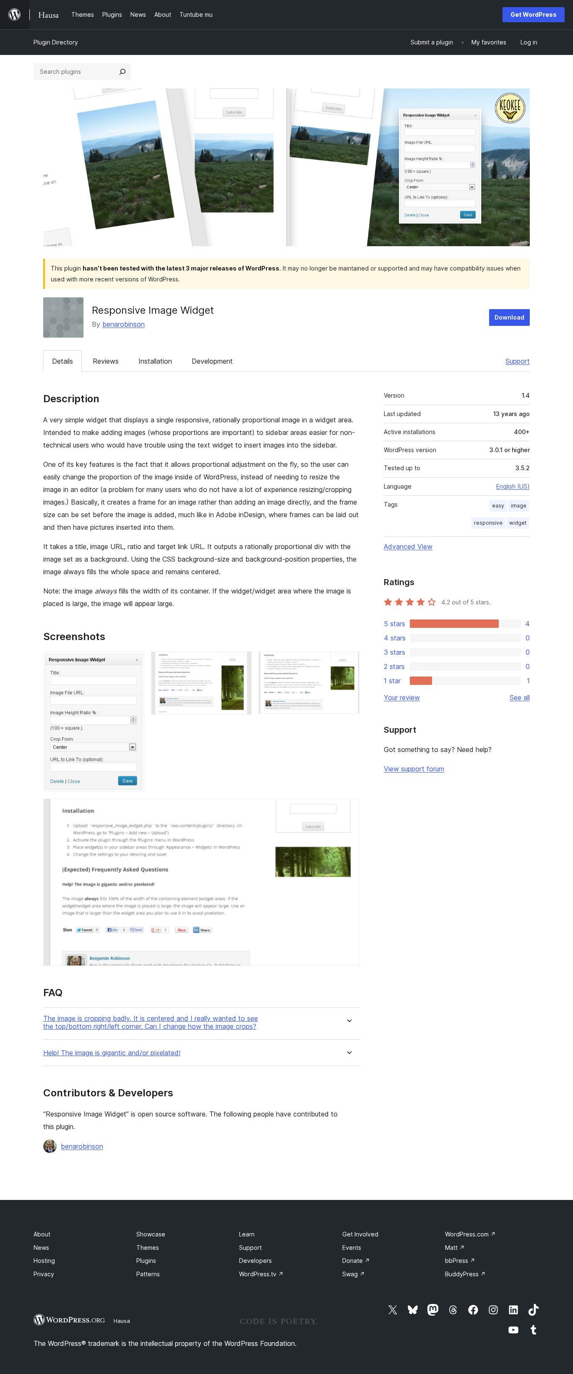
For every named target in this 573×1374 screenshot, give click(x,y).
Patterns (148, 1274)
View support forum (414, 769)
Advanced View (408, 546)
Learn (247, 1234)
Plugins (146, 1260)
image (518, 505)
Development (212, 361)
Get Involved (360, 1234)
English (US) (513, 486)
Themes (147, 1247)
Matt (455, 1247)
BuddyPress (465, 1274)
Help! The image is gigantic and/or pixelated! (111, 1053)
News (41, 1247)
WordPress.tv (261, 1274)
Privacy (44, 1274)
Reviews (106, 361)
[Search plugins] (122, 71)
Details (62, 361)
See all (520, 697)
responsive (488, 523)
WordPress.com (470, 1234)
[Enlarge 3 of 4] (348, 662)
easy (498, 505)
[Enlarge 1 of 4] (133, 662)
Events (351, 1247)
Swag (353, 1274)
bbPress (460, 1260)
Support (517, 361)
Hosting (44, 1260)
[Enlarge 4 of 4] (348, 810)
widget (517, 523)
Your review (402, 697)
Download (509, 317)
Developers (255, 1260)
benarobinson (123, 324)
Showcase (150, 1234)
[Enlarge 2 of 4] (240, 662)
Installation (155, 361)
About (42, 1234)
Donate (356, 1260)
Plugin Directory (56, 42)
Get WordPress (533, 14)
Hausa (122, 1320)
